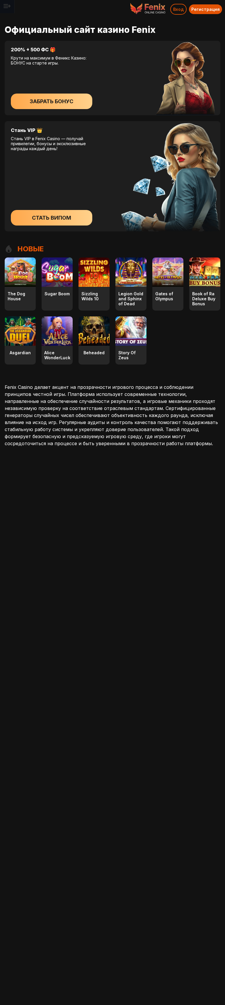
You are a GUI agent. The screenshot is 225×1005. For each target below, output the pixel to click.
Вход (178, 9)
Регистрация (205, 9)
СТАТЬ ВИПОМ (51, 218)
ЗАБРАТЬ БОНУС (51, 101)
